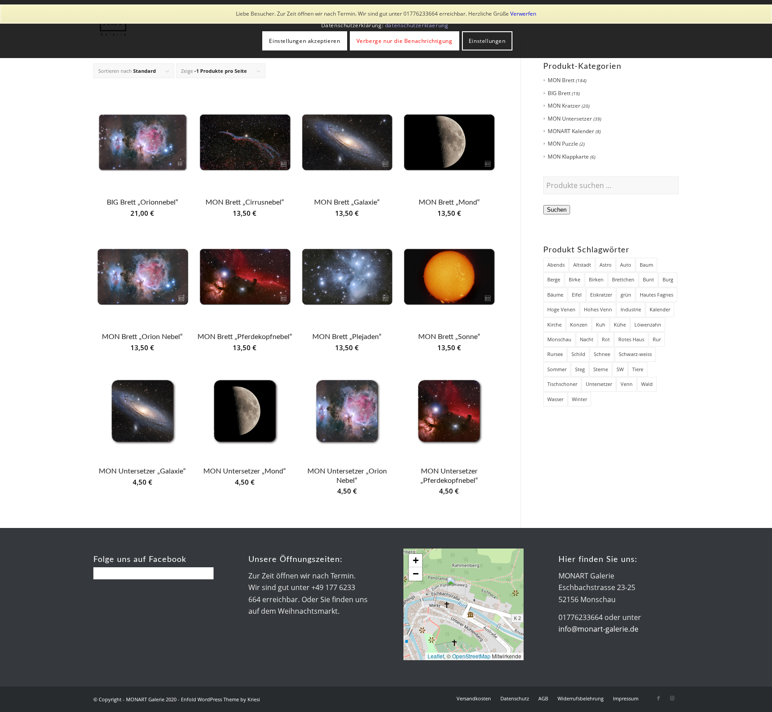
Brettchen (623, 279)
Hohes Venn (598, 309)
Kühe (620, 324)
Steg (580, 369)
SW (620, 369)
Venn (627, 384)
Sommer (556, 369)
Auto (625, 264)
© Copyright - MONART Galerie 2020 (134, 699)
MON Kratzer (564, 105)
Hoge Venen (561, 309)
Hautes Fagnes (656, 294)
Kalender (660, 309)
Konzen (578, 324)
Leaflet (436, 656)
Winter (579, 399)
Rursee (555, 354)
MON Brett (561, 80)
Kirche (554, 324)
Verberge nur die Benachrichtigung (405, 41)
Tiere (637, 369)
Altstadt (582, 264)
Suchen (556, 209)
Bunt (648, 279)
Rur (657, 339)
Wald (647, 384)
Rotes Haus (631, 339)
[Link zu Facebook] (658, 698)
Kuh (600, 324)
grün (626, 294)
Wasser (555, 399)
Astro (606, 264)
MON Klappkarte (568, 156)
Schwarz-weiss (635, 354)
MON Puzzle (563, 143)
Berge (553, 279)
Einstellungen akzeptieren (304, 41)
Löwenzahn (647, 324)
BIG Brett (559, 93)
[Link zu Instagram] (672, 698)
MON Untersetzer (570, 118)
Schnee (602, 354)
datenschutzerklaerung (417, 25)
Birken (596, 279)
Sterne (600, 369)
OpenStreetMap (471, 656)
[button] (452, 586)
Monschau (559, 339)
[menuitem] (473, 698)
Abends (556, 264)
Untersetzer (599, 384)
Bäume (555, 294)
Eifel (577, 294)
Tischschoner (562, 384)
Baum (646, 264)
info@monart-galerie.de (598, 629)
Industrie (631, 309)
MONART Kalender (571, 131)
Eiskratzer (601, 294)
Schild (578, 354)
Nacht (586, 339)
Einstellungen (487, 41)
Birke (574, 279)
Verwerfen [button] (523, 13)
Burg (668, 279)
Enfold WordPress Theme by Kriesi (220, 699)
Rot (606, 339)
